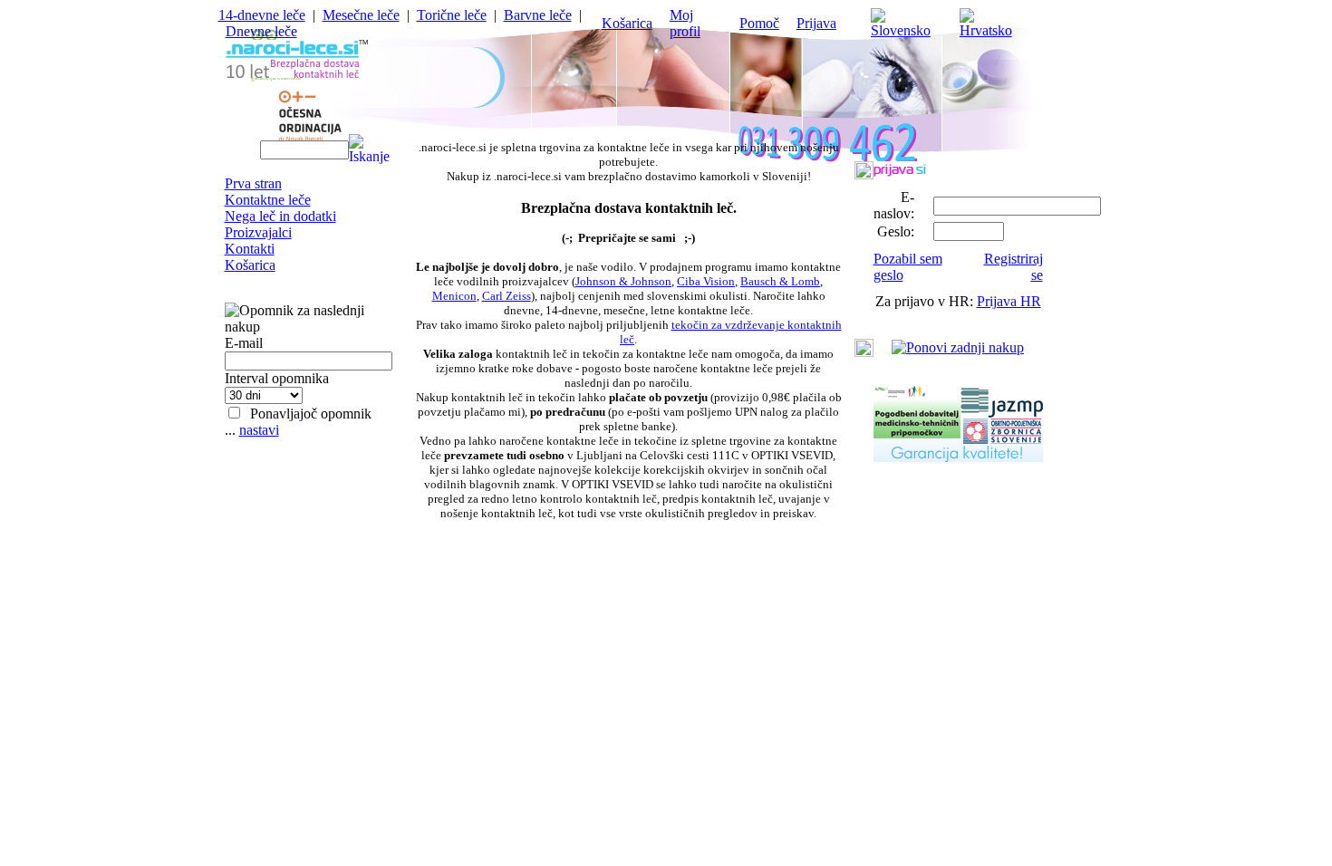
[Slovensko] (906, 30)
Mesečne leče (361, 15)
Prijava (816, 23)
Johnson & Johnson (623, 281)
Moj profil (685, 23)
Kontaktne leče (268, 199)
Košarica (627, 23)
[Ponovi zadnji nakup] (958, 347)
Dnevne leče (261, 31)
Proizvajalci (258, 232)
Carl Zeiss (506, 296)
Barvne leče (538, 15)
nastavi (259, 430)
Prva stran (253, 183)
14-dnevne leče (261, 15)
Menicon (454, 296)
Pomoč (759, 23)
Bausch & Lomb (780, 281)
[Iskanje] (369, 148)
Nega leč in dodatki (280, 216)
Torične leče (452, 15)
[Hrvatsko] (992, 30)
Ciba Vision (706, 281)
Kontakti (250, 248)
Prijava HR (1009, 301)
